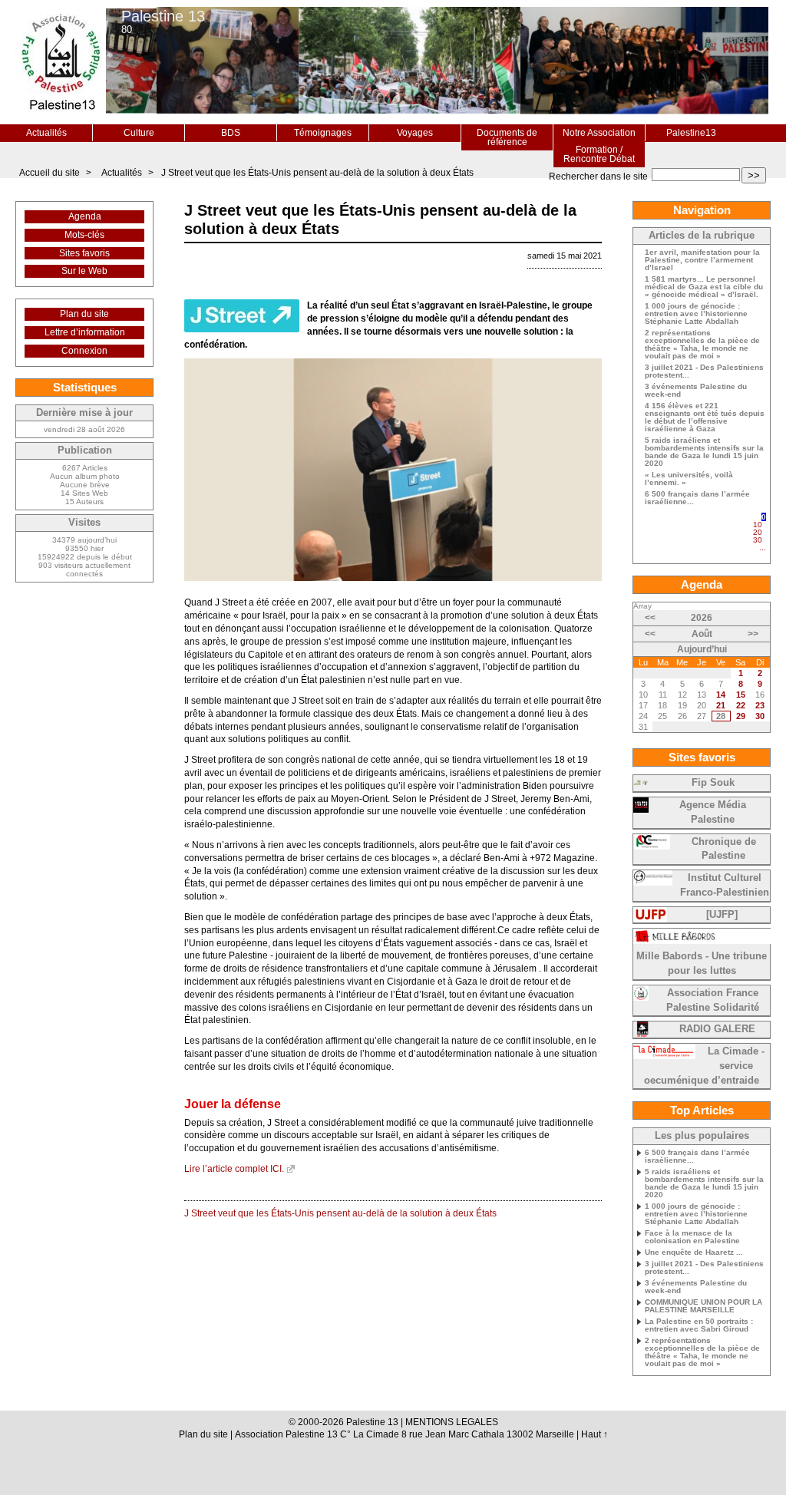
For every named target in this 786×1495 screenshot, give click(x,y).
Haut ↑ (594, 1434)
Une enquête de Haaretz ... (694, 1252)
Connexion (84, 350)
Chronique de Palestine (724, 849)
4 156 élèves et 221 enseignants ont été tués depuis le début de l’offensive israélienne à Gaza (705, 417)
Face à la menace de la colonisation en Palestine (692, 1237)
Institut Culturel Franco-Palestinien (724, 885)
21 (720, 705)
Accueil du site (49, 172)
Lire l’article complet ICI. (234, 1168)
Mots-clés (84, 234)
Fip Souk (713, 782)
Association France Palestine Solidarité (712, 1000)
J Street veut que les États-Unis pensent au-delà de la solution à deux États (317, 172)
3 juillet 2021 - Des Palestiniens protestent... (704, 371)
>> (754, 175)
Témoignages (323, 132)
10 (757, 524)
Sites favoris (84, 253)
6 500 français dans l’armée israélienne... (697, 498)
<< (650, 617)
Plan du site (84, 314)
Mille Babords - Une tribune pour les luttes (701, 963)
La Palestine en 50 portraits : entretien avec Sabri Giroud (699, 1325)
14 (720, 694)
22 (740, 705)
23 (760, 705)
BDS (230, 132)
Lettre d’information (85, 332)
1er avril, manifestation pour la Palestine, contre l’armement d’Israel (702, 260)
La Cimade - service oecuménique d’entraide (704, 1066)
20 (757, 532)
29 (740, 716)
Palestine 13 (163, 16)
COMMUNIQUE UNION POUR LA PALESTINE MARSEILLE (703, 1306)
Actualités (46, 132)
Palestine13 (691, 132)
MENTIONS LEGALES (451, 1422)
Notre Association (599, 132)
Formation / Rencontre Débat (599, 154)
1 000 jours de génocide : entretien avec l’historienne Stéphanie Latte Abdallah (696, 313)
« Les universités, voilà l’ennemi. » (689, 479)
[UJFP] (722, 914)
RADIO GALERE (717, 1029)
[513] (762, 554)
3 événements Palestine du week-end (696, 390)
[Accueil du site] (60, 62)
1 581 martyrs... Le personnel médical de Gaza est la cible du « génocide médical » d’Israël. (704, 287)
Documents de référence (507, 137)
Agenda (84, 216)
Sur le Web (84, 271)
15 (740, 694)
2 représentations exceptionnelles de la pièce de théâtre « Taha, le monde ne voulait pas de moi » (702, 344)
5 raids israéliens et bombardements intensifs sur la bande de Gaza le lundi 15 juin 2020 (704, 452)
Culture (139, 132)
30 (757, 540)
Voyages (415, 132)
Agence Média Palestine (712, 812)
